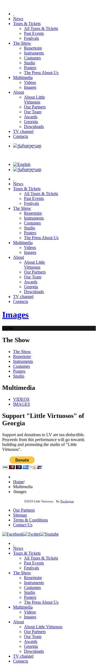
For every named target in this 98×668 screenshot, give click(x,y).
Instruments (23, 361)
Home (18, 481)
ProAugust (67, 501)
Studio (18, 376)
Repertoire (22, 356)
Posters (19, 371)
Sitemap (20, 515)
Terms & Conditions (30, 520)
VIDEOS (21, 399)
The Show (22, 351)
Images (15, 315)
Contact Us (22, 525)
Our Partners (24, 510)
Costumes (21, 366)
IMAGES (21, 404)
